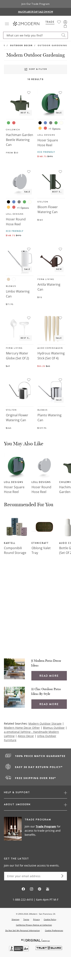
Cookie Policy (50, 919)
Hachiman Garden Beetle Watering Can (19, 140)
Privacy (36, 919)
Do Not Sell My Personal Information (22, 930)
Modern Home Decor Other (22, 728)
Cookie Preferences (54, 930)
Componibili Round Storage (15, 550)
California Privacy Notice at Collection (34, 924)
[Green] (8, 123)
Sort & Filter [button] (38, 69)
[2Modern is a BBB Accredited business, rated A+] (19, 950)
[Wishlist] (59, 22)
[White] (14, 279)
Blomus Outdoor (54, 728)
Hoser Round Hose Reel (41, 489)
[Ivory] (61, 123)
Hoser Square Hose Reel (14, 489)
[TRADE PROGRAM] (35, 831)
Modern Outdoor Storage (45, 723)
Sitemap (15, 919)
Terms (26, 919)
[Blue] (45, 123)
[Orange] (40, 128)
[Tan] (8, 279)
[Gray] (51, 123)
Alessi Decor (26, 736)
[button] (65, 26)
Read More (49, 676)
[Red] (14, 123)
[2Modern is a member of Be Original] (35, 940)
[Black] (40, 123)
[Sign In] (65, 22)
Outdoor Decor (21, 45)
